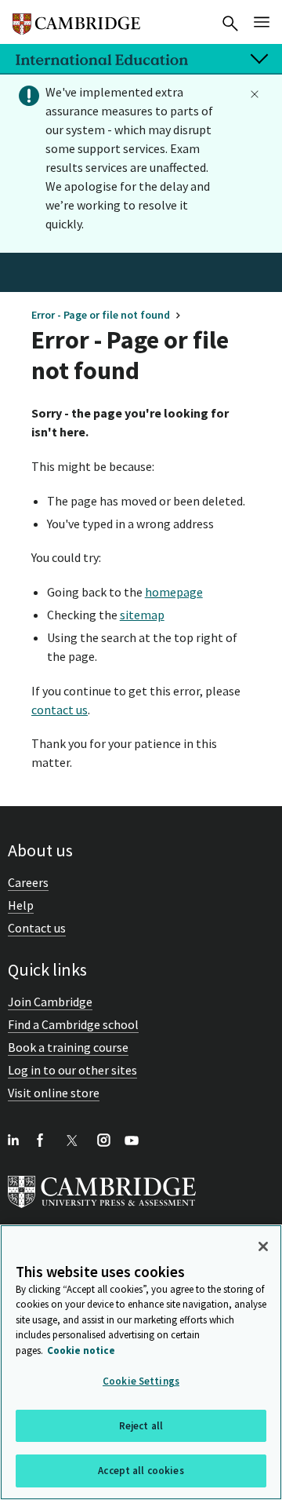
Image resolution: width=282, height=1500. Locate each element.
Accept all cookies (140, 1470)
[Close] (263, 1246)
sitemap (142, 614)
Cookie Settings (141, 1381)
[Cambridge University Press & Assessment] (102, 1211)
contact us (59, 709)
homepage (174, 592)
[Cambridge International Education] (76, 17)
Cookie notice (81, 1350)
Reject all (141, 1425)
